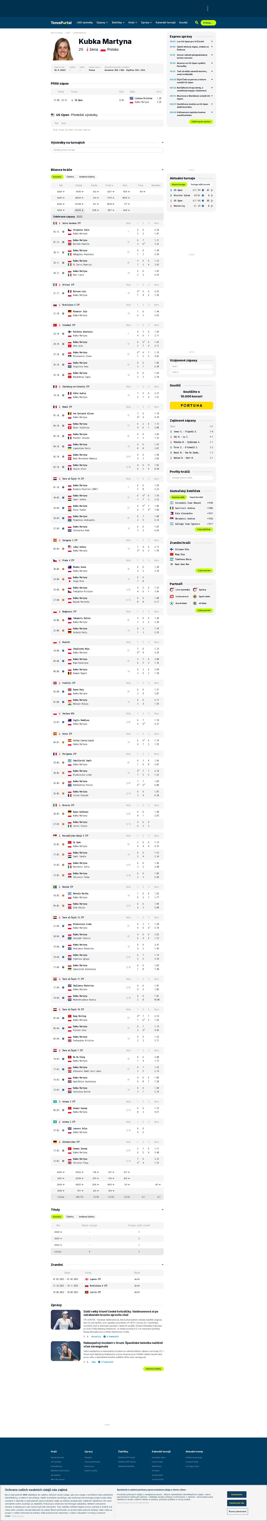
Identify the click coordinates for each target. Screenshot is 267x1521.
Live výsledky (183, 589)
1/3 (125, 1184)
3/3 (94, 197)
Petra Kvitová (56, 1466)
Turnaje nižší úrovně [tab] (200, 184)
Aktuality (96, 1336)
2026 (59, 191)
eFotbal (202, 603)
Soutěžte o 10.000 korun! (191, 394)
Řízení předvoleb (237, 1511)
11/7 (79, 1190)
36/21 (78, 1184)
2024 (59, 204)
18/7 (110, 210)
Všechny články (153, 1368)
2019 (59, 1190)
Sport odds (204, 596)
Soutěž (183, 22)
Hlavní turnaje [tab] (178, 184)
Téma (93, 1362)
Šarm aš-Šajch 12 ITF (73, 917)
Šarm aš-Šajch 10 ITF (73, 1009)
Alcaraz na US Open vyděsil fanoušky (191, 64)
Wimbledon (156, 1466)
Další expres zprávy (201, 121)
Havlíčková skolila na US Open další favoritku (192, 105)
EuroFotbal (181, 603)
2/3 (94, 1190)
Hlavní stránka (57, 33)
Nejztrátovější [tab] (196, 497)
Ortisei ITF (68, 284)
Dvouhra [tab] (57, 176)
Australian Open (158, 1457)
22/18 (78, 1178)
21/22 (78, 1172)
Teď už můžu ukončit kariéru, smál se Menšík (192, 73)
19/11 (109, 1184)
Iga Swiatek (55, 1475)
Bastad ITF (67, 886)
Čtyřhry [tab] (70, 1216)
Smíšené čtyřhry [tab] (87, 176)
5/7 (125, 1172)
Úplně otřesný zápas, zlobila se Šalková (193, 48)
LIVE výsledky (85, 22)
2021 (59, 1178)
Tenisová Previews (92, 1462)
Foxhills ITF (68, 683)
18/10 (124, 197)
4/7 (94, 204)
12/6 (94, 1184)
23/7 (109, 191)
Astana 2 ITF (68, 1121)
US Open (79, 100)
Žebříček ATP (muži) (126, 1457)
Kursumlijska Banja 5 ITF (75, 835)
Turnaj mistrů (157, 1475)
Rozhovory (89, 1466)
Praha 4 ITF (68, 560)
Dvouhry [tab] (57, 1216)
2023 (59, 210)
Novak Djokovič (57, 1457)
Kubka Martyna (80, 33)
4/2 (94, 191)
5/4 (110, 1178)
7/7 (125, 204)
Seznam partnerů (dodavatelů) (133, 1502)
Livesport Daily (192, 1462)
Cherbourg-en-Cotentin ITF (75, 386)
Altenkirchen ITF (71, 1142)
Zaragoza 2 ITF (70, 540)
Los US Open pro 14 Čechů (190, 41)
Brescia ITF (68, 805)
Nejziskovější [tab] (178, 497)
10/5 (125, 191)
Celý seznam (204, 570)
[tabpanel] (107, 691)
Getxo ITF (67, 733)
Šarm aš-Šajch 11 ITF (73, 979)
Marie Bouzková (57, 1479)
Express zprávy (91, 1471)
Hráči (131, 22)
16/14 (109, 204)
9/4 (110, 1190)
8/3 (125, 1178)
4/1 (141, 191)
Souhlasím (236, 1494)
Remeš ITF (67, 406)
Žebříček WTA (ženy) (127, 1462)
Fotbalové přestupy (194, 1457)
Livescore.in (182, 596)
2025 (59, 197)
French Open (157, 1462)
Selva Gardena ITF (71, 223)
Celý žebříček (203, 529)
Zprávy (145, 22)
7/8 (94, 1172)
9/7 (110, 1172)
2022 (59, 1172)
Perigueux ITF (69, 754)
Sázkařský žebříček (126, 1466)
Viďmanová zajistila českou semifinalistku (191, 114)
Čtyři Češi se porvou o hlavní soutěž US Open (191, 81)
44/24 (78, 210)
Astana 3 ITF (68, 1101)
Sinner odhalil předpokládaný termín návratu (192, 56)
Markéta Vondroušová (60, 1471)
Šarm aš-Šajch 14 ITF (73, 478)
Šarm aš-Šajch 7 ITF (72, 1050)
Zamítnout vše (236, 1503)
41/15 (78, 191)
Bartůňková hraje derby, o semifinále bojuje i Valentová (191, 89)
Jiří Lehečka (56, 1462)
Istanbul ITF (68, 325)
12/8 (94, 210)
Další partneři (204, 610)
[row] (107, 100)
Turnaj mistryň (158, 1479)
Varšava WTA (68, 713)
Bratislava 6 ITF (71, 304)
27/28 (78, 204)
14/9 (125, 210)
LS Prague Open (192, 1466)
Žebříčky (117, 22)
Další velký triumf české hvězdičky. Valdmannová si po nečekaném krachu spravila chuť (121, 1313)
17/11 (109, 197)
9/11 (94, 1178)
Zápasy (101, 22)
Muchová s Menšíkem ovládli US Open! (193, 97)
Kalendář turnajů (166, 22)
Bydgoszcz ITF (69, 611)
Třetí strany (18, 1516)
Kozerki (66, 642)
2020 (59, 1184)
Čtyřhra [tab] (70, 176)
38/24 (78, 197)
